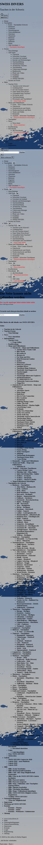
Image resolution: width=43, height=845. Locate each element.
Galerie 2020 (12, 765)
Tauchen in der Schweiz (12, 9)
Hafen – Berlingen (23, 502)
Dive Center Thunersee (25, 437)
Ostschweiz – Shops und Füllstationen (26, 348)
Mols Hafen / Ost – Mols (25, 663)
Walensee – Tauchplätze (21, 656)
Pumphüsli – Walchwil (25, 644)
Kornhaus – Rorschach (25, 509)
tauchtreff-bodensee (24, 377)
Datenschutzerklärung (11, 824)
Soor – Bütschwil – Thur (25, 700)
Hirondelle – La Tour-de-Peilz (27, 539)
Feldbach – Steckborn (24, 498)
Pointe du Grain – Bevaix (26, 548)
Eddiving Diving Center (25, 401)
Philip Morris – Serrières (25, 544)
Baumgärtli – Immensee (25, 635)
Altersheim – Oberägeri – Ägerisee (29, 719)
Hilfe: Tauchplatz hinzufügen (18, 789)
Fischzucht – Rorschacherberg (27, 500)
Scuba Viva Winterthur (25, 411)
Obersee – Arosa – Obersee (26, 707)
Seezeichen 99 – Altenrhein (26, 528)
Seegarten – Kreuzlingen (25, 524)
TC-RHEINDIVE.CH (24, 379)
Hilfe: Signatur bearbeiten (17, 787)
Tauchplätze (8, 23)
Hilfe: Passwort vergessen (17, 782)
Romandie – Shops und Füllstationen (26, 461)
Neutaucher (21, 363)
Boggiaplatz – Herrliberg (25, 578)
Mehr (6, 82)
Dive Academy (22, 398)
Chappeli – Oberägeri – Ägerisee (28, 726)
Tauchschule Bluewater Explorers (29, 375)
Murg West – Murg (23, 665)
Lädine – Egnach (23, 511)
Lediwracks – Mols (23, 661)
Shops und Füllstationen (16, 103)
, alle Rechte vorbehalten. (8, 840)
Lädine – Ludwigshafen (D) (26, 513)
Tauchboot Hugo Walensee (26, 368)
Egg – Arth (21, 639)
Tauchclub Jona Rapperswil (27, 370)
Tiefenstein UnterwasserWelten (28, 381)
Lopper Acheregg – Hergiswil (27, 561)
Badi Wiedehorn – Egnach (26, 492)
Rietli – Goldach (22, 518)
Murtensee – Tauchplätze (21, 674)
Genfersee (11, 28)
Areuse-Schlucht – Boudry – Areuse (29, 724)
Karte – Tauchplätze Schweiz (18, 25)
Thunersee (11, 36)
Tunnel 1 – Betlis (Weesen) (26, 672)
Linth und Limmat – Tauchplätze (24, 691)
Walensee (11, 41)
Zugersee (11, 39)
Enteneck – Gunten (23, 613)
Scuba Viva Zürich (23, 413)
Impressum (8, 802)
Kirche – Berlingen (23, 507)
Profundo (20, 409)
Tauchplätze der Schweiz (17, 483)
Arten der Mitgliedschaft (17, 800)
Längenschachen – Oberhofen (27, 622)
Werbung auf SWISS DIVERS (15, 804)
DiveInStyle (21, 400)
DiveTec (19, 444)
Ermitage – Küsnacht (24, 580)
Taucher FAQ (12, 84)
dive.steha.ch (21, 353)
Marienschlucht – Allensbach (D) (28, 515)
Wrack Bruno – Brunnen (26, 572)
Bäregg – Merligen (23, 611)
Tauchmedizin (17, 67)
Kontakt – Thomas (15, 808)
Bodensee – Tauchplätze (21, 485)
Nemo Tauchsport (23, 452)
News (10, 121)
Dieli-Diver (20, 394)
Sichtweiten (12, 756)
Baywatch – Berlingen (24, 494)
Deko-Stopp (21, 392)
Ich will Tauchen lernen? (21, 90)
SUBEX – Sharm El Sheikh (26, 479)
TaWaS (19, 427)
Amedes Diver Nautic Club (26, 350)
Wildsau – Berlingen (24, 535)
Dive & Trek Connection (25, 396)
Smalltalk (16, 77)
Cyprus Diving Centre (24, 470)
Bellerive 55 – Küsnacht (25, 576)
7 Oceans (20, 388)
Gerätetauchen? (18, 88)
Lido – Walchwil (22, 643)
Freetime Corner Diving (25, 448)
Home (6, 21)
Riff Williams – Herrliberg (26, 591)
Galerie (6, 758)
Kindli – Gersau (22, 557)
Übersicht (16, 54)
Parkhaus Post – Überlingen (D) (28, 516)
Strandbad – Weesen (24, 667)
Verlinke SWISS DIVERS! (17, 797)
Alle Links (16, 136)
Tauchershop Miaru (24, 418)
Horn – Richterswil (23, 583)
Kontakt (7, 806)
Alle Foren (11, 52)
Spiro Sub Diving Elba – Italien (28, 474)
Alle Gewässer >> (14, 45)
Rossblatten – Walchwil (25, 646)
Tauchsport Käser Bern (25, 457)
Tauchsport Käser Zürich (26, 422)
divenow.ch (21, 355)
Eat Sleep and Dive (23, 357)
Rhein (10, 43)
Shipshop (20, 453)
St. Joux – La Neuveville (25, 631)
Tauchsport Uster (23, 426)
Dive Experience (22, 439)
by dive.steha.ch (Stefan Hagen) (16, 837)
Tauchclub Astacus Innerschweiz (28, 416)
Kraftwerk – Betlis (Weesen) (27, 659)
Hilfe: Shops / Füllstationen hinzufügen (22, 791)
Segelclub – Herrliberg (25, 594)
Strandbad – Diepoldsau (25, 682)
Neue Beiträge (13, 51)
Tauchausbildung (18, 62)
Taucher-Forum (9, 331)
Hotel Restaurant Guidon (26, 359)
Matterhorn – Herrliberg (25, 587)
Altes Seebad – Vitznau (25, 552)
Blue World (21, 351)
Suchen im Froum (14, 80)
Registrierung (8, 832)
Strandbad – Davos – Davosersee (28, 713)
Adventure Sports (23, 390)
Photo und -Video (18, 73)
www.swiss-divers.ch (11, 819)
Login (6, 141)
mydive (19, 361)
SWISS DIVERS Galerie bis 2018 (20, 759)
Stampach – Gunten (24, 626)
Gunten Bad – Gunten (24, 618)
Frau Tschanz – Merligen (26, 615)
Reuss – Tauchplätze (20, 687)
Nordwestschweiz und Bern (22, 110)
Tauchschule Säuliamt (24, 420)
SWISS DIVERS (12, 4)
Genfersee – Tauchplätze (21, 537)
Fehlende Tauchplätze (20, 743)
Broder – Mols (22, 657)
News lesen (16, 123)
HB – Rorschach (22, 503)
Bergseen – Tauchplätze (21, 702)
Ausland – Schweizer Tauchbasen (24, 116)
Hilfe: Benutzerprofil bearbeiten (19, 771)
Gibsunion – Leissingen (25, 617)
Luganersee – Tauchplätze (22, 652)
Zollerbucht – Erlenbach (25, 607)
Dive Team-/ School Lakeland (27, 440)
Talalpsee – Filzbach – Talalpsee (28, 715)
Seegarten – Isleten (23, 567)
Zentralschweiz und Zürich (21, 108)
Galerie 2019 (12, 763)
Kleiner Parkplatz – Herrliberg (28, 585)
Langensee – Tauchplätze (21, 628)
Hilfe (6, 767)
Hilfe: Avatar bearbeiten (16, 769)
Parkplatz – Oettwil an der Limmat (29, 696)
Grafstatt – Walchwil (24, 641)
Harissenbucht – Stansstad (26, 555)
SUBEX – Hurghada (24, 478)
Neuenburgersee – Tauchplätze (23, 542)
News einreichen (14, 337)
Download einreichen (20, 748)
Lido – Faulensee (23, 624)
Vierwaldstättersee (14, 32)
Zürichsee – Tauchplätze (21, 574)
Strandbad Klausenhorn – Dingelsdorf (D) (26, 532)
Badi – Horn (21, 490)
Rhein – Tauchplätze (20, 676)
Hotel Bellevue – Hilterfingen (27, 620)
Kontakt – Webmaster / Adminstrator (21, 811)
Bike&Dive (21, 435)
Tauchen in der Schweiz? (21, 86)
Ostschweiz (16, 106)
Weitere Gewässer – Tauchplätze (24, 717)
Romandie (16, 114)
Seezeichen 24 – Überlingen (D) (28, 526)
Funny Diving (22, 450)
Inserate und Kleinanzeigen (21, 60)
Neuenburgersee (13, 30)
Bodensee (11, 27)
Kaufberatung (12, 127)
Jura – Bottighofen (23, 505)
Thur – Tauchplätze (20, 698)
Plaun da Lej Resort (24, 364)
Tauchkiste (20, 374)
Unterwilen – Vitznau (24, 568)
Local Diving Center (24, 407)
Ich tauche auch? (18, 95)
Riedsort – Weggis (23, 563)
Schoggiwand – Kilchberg (26, 592)
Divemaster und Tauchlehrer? (22, 99)
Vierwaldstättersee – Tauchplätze (24, 550)
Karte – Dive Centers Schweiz (23, 104)
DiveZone (20, 446)
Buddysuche (17, 71)
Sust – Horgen (22, 596)
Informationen (9, 338)
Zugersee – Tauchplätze (21, 633)
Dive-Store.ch (21, 442)
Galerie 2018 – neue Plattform (18, 761)
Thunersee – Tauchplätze (21, 609)
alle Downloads (18, 130)
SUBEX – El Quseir (24, 476)
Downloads (12, 129)
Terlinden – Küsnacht (24, 598)
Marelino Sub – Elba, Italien (27, 472)
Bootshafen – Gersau (24, 554)
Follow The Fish (22, 403)
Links (10, 134)
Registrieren (12, 145)
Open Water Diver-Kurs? (21, 91)
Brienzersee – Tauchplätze (22, 654)
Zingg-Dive (21, 383)
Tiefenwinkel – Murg (24, 670)
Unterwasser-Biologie (20, 69)
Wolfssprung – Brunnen (25, 570)
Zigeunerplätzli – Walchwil (26, 650)
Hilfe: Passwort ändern (16, 780)
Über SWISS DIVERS (16, 140)
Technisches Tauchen (20, 65)
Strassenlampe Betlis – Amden (27, 669)
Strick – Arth (21, 648)
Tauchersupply (22, 372)
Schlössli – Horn (22, 522)
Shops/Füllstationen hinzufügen (24, 481)
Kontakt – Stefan (14, 809)
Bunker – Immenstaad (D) (26, 496)
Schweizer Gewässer (19, 56)
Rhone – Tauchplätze (20, 689)
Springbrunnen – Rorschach (27, 529)
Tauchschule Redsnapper (26, 455)
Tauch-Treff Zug (23, 414)
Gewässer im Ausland (20, 58)
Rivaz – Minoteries (23, 541)
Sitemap (7, 813)
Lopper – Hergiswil (23, 559)
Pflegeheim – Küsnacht (25, 589)
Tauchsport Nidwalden (25, 424)
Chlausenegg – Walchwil (25, 637)
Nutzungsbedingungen (12, 798)
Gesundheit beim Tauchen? (21, 93)
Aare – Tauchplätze (19, 685)
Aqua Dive (20, 433)
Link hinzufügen (18, 752)
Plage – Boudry (22, 546)
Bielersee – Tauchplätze (21, 630)
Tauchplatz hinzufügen (21, 745)
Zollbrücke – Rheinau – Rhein (27, 683)
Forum (6, 49)
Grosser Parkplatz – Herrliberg (28, 581)
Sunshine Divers (22, 366)
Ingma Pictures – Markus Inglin (28, 405)
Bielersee (11, 38)
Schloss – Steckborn (24, 520)
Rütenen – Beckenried (24, 565)
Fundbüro (16, 75)
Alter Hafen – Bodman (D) (26, 487)
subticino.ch (21, 466)
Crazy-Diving (21, 459)
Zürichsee (11, 34)
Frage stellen (17, 342)
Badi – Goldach (22, 489)
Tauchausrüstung (18, 64)
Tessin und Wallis (18, 112)
